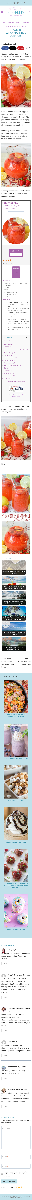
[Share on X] (13, 48)
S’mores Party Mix (16, 800)
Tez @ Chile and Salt (17, 975)
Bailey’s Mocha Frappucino (16, 842)
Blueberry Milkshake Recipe (16, 758)
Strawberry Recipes (19, 26)
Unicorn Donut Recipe (16, 929)
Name (5, 1157)
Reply (5, 964)
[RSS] (21, 2)
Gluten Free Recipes (21, 22)
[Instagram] (14, 2)
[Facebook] (11, 2)
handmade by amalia (17, 1067)
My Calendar (16, 276)
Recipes (8, 26)
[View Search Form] (30, 12)
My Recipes (16, 268)
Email (5, 1166)
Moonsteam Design (16, 1197)
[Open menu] (2, 11)
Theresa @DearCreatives (19, 1008)
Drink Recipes (8, 22)
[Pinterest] (17, 2)
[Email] (7, 2)
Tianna (11, 1041)
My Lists (16, 272)
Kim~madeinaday (15, 1089)
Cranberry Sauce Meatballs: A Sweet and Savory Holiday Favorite (16, 885)
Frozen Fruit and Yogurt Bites (24, 661)
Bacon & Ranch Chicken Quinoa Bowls (7, 662)
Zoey (10, 950)
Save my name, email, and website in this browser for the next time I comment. (15, 1174)
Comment (6, 1128)
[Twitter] (24, 2)
